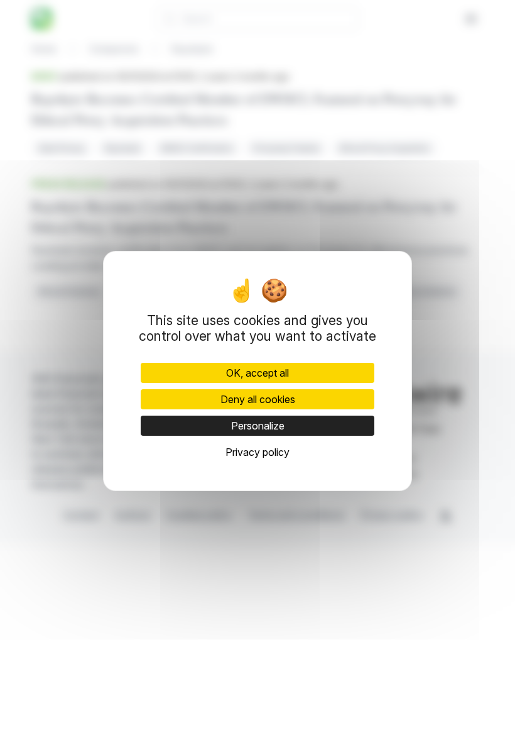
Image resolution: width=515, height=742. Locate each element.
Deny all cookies (257, 399)
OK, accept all (257, 373)
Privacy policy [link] (257, 452)
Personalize (258, 425)
